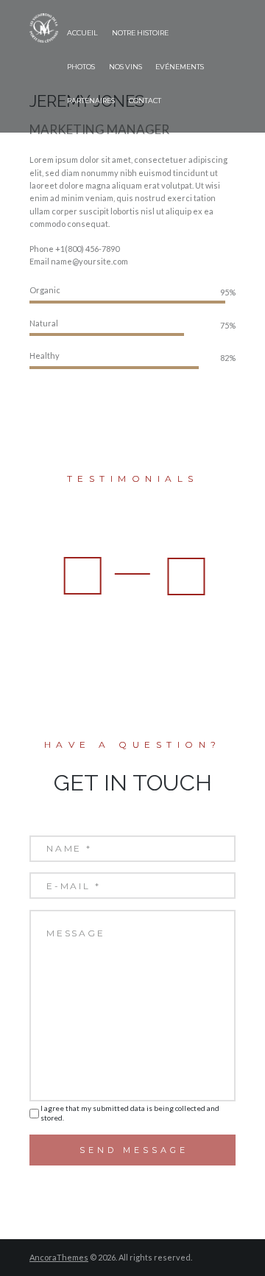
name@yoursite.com (89, 261)
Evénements (179, 67)
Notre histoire (140, 33)
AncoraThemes (58, 1257)
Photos (81, 67)
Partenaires (91, 101)
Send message (134, 1150)
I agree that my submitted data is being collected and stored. (129, 1113)
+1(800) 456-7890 (87, 248)
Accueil (82, 33)
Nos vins (125, 67)
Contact (145, 101)
